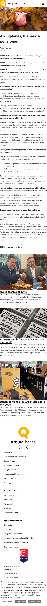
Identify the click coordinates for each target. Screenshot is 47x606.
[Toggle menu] (43, 3)
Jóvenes (7, 508)
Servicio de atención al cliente (16, 542)
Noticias (7, 483)
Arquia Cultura (10, 478)
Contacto (8, 525)
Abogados (8, 499)
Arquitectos (9, 495)
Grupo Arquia (9, 461)
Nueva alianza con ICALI (13, 291)
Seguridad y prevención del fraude (18, 538)
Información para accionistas (16, 456)
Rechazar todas (34, 602)
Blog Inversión (10, 470)
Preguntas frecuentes (13, 534)
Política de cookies (10, 573)
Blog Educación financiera (15, 474)
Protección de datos (11, 577)
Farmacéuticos (10, 504)
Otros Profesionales (12, 513)
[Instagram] (26, 447)
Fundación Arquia (11, 465)
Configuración (7, 602)
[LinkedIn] (21, 447)
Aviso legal (7, 569)
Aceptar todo (20, 602)
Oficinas (7, 529)
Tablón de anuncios (12, 547)
